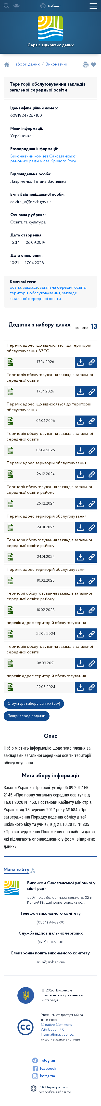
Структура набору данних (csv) (34, 704)
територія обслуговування (35, 293)
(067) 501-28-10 (50, 942)
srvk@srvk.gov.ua (51, 962)
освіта (15, 288)
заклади (30, 288)
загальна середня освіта (63, 288)
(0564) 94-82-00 (50, 922)
